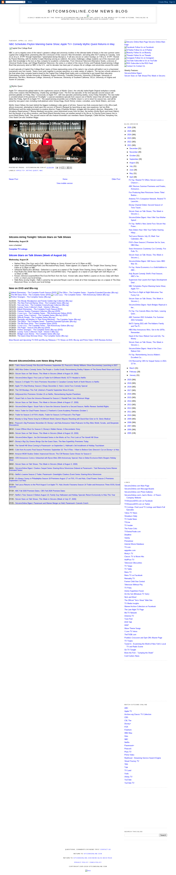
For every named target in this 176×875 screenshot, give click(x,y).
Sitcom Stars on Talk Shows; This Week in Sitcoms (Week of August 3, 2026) (46, 464)
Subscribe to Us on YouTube (145, 61)
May (132, 173)
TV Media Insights (131, 603)
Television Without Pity (133, 585)
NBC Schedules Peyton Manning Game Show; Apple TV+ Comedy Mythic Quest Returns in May (62, 44)
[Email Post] (56, 167)
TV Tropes (128, 641)
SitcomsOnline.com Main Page (136, 486)
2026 (129, 127)
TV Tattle (128, 569)
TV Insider (128, 525)
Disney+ (127, 724)
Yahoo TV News (130, 513)
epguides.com (130, 550)
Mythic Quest (32, 170)
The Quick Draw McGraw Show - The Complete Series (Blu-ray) (42, 336)
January (133, 375)
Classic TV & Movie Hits (134, 556)
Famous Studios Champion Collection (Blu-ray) (36, 311)
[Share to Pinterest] (70, 167)
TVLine (127, 522)
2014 (129, 401)
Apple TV (128, 711)
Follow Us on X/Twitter (143, 50)
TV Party (128, 588)
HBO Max (128, 733)
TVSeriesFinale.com (132, 532)
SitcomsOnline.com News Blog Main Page (92, 858)
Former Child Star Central (134, 581)
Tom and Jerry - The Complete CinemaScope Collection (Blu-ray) (43, 305)
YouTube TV (129, 783)
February (133, 372)
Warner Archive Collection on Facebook (140, 606)
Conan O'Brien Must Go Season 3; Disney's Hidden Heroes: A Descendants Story (47, 429)
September (134, 159)
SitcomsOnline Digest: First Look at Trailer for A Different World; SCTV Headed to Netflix (50, 378)
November (134, 152)
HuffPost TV (129, 560)
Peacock (127, 749)
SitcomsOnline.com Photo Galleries (138, 492)
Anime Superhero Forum (134, 591)
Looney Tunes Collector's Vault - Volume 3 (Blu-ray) (37, 332)
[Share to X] (65, 167)
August (133, 163)
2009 (129, 419)
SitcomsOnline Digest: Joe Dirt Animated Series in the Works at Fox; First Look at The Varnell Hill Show (56, 437)
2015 (129, 397)
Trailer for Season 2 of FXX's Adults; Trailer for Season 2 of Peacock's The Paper (47, 415)
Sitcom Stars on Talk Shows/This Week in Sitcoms (144, 76)
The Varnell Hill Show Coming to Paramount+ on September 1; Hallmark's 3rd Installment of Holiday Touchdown (59, 446)
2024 (129, 135)
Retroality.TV (129, 578)
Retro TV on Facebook (133, 575)
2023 (129, 138)
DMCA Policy (96, 862)
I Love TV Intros (130, 631)
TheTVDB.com (130, 635)
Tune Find (128, 619)
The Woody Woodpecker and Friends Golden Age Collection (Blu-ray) (44, 301)
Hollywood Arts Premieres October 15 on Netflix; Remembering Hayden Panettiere (48, 394)
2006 (129, 430)
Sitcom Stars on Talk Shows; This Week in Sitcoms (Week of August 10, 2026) (46, 433)
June (132, 170)
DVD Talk (128, 622)
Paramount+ (129, 745)
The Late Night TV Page (134, 610)
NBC (41, 170)
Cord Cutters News (131, 656)
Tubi (126, 767)
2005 (129, 433)
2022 (129, 142)
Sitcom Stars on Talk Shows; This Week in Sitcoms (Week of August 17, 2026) (46, 402)
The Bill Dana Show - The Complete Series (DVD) (37, 324)
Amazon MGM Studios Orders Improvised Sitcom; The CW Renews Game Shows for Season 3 (53, 454)
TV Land (127, 770)
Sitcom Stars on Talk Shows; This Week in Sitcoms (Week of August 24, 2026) (46, 374)
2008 (129, 422)
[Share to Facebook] (68, 167)
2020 (129, 380)
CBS (126, 717)
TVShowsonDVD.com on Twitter (137, 504)
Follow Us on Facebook (144, 47)
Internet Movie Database (134, 544)
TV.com (127, 547)
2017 (129, 390)
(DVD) (57, 311)
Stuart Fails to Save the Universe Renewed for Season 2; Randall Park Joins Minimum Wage (52, 398)
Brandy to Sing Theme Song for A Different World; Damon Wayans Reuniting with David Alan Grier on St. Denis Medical (62, 419)
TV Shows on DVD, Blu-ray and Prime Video (75, 340)
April (132, 177)
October (133, 156)
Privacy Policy (81, 862)
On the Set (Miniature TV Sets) (136, 594)
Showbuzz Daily (130, 516)
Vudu (126, 774)
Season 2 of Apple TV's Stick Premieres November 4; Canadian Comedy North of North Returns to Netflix (57, 382)
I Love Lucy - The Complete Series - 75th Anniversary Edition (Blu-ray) (45, 326)
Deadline (127, 535)
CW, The (127, 720)
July (131, 166)
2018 (129, 387)
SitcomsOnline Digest (133, 73)
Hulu (126, 736)
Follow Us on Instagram (144, 58)
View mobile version (65, 183)
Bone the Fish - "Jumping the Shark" (139, 653)
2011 (129, 412)
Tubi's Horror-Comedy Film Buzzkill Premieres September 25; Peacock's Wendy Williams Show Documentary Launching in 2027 (66, 365)
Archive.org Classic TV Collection (137, 714)
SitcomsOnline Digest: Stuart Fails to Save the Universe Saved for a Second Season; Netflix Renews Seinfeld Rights (62, 406)
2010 (129, 415)
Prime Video (129, 755)
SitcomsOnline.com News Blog (88, 11)
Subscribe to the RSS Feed (142, 63)
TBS (126, 764)
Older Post (116, 179)
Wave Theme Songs (132, 628)
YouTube (127, 780)
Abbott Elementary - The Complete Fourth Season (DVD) (39, 309)
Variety (127, 538)
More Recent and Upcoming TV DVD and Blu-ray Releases (32, 340)
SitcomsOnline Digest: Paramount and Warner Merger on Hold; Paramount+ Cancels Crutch (51, 503)
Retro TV (128, 572)
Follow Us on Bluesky (142, 53)
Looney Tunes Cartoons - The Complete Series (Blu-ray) (39, 315)
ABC (126, 708)
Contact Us (140, 66)
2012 (129, 408)
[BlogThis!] (63, 167)
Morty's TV (128, 553)
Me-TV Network (130, 613)
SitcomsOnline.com (93, 853)
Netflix (127, 742)
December (134, 148)
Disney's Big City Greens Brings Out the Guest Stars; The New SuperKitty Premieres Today (52, 441)
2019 (129, 383)
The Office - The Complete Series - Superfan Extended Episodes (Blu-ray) (46, 321)
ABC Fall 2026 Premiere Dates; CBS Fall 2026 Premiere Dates (40, 491)
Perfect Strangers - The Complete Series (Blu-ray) (37, 330)
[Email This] (60, 167)
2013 (129, 405)
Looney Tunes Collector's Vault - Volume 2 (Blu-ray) (37, 307)
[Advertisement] (88, 31)
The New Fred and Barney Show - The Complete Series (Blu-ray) (43, 303)
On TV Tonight (130, 650)
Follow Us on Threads (142, 55)
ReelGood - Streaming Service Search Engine (142, 758)
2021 (129, 145)
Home (65, 179)
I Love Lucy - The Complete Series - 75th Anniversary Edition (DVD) (44, 313)
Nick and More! (130, 597)
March (132, 368)
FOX (126, 727)
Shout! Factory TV (131, 761)
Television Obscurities (133, 563)
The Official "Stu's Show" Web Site (138, 600)
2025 (129, 131)
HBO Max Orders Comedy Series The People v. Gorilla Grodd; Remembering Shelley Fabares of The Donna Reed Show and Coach (67, 369)
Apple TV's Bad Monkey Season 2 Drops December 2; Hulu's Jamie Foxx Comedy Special (51, 386)
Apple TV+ (20, 170)
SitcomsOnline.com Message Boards (139, 489)
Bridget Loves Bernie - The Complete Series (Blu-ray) (38, 334)
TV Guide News (130, 519)
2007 (129, 426)
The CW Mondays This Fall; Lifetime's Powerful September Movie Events (44, 390)
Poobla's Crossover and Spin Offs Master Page (143, 638)
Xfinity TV (128, 777)
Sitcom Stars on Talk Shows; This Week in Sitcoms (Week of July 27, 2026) (45, 499)
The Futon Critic (130, 529)
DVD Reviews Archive (103, 340)
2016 (129, 394)
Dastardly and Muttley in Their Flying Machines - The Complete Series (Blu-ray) (49, 319)
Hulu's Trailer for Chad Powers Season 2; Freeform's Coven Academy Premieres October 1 (51, 411)
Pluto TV (127, 752)
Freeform (128, 730)
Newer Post (13, 179)
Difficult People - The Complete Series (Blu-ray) (36, 317)
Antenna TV (129, 616)
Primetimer (128, 541)
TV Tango (128, 566)
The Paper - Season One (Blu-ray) (31, 328)
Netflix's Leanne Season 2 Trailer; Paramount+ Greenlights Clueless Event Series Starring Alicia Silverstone (58, 474)
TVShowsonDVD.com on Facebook (138, 501)
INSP (126, 625)
